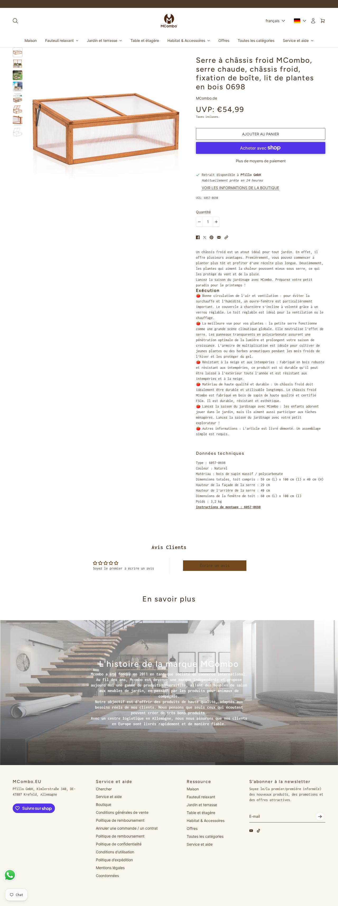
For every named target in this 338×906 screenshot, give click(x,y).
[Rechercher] (15, 20)
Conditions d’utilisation (115, 852)
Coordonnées (107, 875)
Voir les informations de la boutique (240, 188)
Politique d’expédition (114, 860)
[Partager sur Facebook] (198, 237)
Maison (193, 789)
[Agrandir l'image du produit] (105, 128)
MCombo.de (206, 98)
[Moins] (199, 222)
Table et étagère (201, 812)
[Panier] (322, 20)
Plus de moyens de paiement (261, 161)
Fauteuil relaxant (201, 797)
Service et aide (109, 796)
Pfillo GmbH (251, 175)
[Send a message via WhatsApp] (10, 875)
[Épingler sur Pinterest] (211, 237)
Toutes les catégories (205, 836)
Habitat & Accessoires (205, 820)
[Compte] (313, 20)
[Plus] (216, 222)
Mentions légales (110, 867)
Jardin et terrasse (202, 804)
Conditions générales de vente (122, 812)
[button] (226, 237)
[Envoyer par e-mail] (219, 237)
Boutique (103, 804)
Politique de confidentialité (119, 844)
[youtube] (14, 4)
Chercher (104, 789)
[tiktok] (22, 4)
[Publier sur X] (204, 237)
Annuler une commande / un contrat (127, 828)
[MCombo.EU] (169, 20)
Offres (192, 828)
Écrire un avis (214, 565)
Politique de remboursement (120, 820)
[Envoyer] (320, 816)
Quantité (203, 212)
